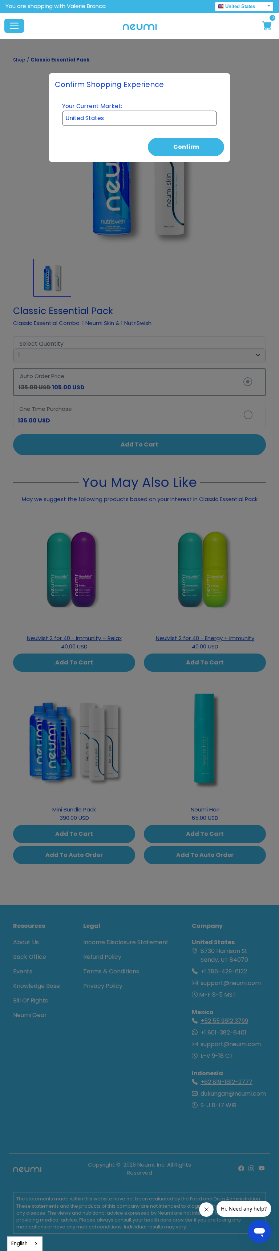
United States (240, 6)
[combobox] (25, 1243)
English (19, 1243)
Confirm (186, 147)
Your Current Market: (92, 106)
